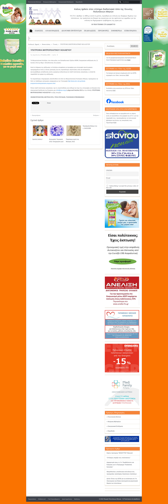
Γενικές (55, 44)
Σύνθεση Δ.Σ (42, 499)
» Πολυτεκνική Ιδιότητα (114, 417)
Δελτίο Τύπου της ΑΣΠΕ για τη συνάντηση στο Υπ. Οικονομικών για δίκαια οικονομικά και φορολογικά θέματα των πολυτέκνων (122, 481)
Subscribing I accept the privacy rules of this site (122, 187)
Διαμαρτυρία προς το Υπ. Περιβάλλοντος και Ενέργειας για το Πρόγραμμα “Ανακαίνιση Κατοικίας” (120, 465)
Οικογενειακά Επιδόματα (66, 2)
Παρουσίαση (32, 499)
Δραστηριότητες (67, 499)
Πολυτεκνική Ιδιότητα (34, 2)
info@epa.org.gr (62, 90)
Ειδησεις (39, 31)
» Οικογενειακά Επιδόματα (115, 426)
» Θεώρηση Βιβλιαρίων (114, 421)
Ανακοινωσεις (52, 31)
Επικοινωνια (130, 31)
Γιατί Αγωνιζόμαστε (54, 499)
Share (49, 103)
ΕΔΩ (127, 75)
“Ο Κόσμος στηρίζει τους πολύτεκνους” (118, 458)
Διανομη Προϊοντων (71, 31)
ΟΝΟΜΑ (109, 170)
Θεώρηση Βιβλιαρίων (49, 2)
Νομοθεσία (79, 2)
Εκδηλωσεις (90, 31)
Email (108, 178)
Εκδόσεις (77, 499)
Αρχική (37, 44)
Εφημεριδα (116, 31)
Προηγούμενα (35, 115)
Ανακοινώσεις (46, 44)
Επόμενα (96, 115)
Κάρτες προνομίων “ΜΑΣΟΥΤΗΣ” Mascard (120, 453)
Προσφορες (103, 31)
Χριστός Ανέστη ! (37, 139)
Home (31, 30)
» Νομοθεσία (111, 431)
